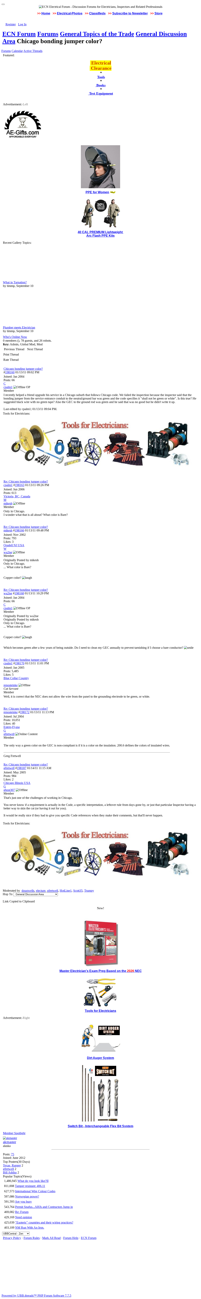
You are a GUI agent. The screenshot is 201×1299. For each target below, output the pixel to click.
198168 (19, 593)
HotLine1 (66, 890)
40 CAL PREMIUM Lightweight (100, 232)
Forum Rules (32, 1238)
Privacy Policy (12, 1238)
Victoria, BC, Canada (17, 496)
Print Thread (11, 354)
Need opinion (23, 1217)
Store (158, 13)
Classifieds (97, 13)
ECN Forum (19, 33)
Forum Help (70, 1238)
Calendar (17, 51)
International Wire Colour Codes (35, 1191)
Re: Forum (21, 1212)
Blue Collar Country (16, 678)
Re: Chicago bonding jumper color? (26, 481)
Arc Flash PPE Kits (100, 235)
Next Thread (35, 349)
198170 (19, 663)
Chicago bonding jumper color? (23, 368)
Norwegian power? (27, 1196)
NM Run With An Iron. (29, 1227)
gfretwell (9, 768)
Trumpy (89, 890)
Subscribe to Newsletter (130, 13)
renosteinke (11, 712)
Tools (101, 77)
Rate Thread (11, 359)
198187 (21, 768)
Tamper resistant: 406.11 (30, 1186)
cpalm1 (8, 485)
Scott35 (78, 890)
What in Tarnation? (15, 282)
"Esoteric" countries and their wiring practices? (44, 1222)
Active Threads (32, 51)
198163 (19, 485)
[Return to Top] (3, 4)
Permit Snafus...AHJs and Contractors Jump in (44, 1207)
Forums (47, 33)
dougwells (28, 890)
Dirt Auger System (100, 1058)
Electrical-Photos (69, 13)
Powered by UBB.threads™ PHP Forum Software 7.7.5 (36, 1295)
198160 (10, 372)
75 (12, 1154)
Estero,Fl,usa (12, 727)
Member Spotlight (14, 1133)
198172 (24, 712)
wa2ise (8, 593)
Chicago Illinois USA (17, 783)
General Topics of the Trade (97, 33)
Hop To (7, 894)
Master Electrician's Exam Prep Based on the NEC (100, 971)
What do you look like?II (32, 1181)
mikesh (8, 530)
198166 (19, 530)
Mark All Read (51, 1238)
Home (45, 13)
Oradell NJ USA (14, 545)
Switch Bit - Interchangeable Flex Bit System (100, 1126)
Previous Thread (14, 349)
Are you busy (23, 1201)
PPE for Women (97, 192)
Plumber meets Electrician (19, 327)
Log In (22, 24)
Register (10, 24)
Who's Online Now (15, 337)
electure (41, 890)
